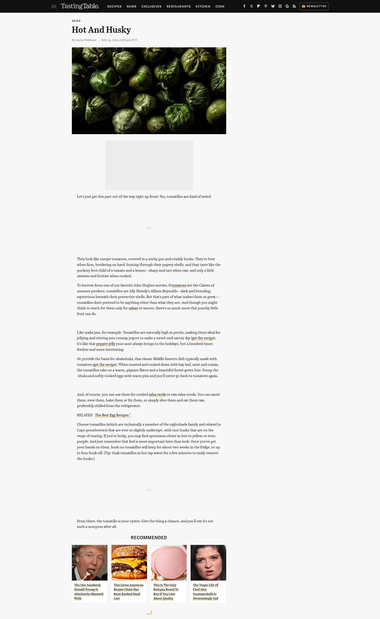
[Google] (287, 7)
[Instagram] (280, 7)
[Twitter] (252, 7)
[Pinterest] (266, 7)
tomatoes (178, 285)
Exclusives (152, 6)
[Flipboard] (259, 7)
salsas (133, 307)
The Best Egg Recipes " (113, 414)
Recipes (114, 6)
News (131, 6)
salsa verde (157, 394)
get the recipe (203, 337)
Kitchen (203, 6)
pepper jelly (105, 343)
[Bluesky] (273, 7)
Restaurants (179, 6)
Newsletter (316, 6)
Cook (220, 6)
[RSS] (294, 7)
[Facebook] (244, 7)
